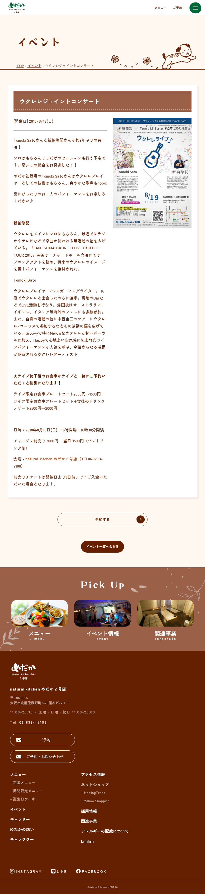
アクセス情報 (93, 774)
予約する (102, 519)
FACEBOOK (94, 871)
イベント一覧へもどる (102, 546)
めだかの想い (22, 829)
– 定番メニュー (23, 782)
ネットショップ (95, 785)
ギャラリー (20, 819)
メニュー (160, 7)
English (87, 841)
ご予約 (177, 7)
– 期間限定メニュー (26, 790)
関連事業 (89, 821)
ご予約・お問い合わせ (45, 756)
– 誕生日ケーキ (23, 798)
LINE (62, 871)
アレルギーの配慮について (105, 831)
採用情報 (89, 811)
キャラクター (22, 839)
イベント (35, 65)
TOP (20, 65)
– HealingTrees (93, 792)
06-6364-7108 (33, 722)
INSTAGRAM (29, 871)
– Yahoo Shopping (95, 800)
